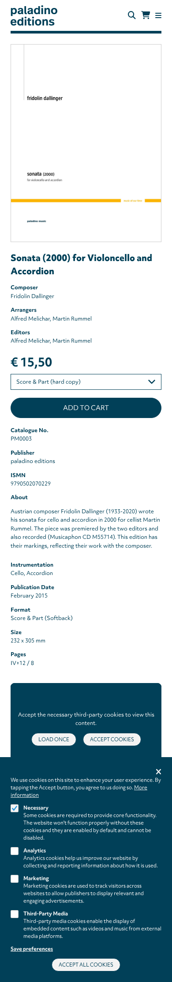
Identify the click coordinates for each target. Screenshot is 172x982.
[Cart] (145, 15)
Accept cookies (112, 739)
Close (158, 772)
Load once (53, 739)
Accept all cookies (86, 964)
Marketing (36, 878)
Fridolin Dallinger (32, 296)
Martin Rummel (72, 318)
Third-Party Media (45, 913)
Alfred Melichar (30, 318)
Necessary (36, 807)
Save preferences (32, 948)
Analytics (34, 850)
